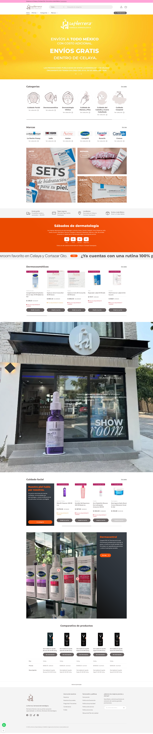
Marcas (53, 13)
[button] (125, 7)
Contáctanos (67, 707)
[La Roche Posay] (33, 133)
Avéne (68, 138)
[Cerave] (119, 133)
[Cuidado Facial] (33, 98)
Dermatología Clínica (68, 109)
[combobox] (81, 7)
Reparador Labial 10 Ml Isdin (96, 293)
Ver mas (124, 127)
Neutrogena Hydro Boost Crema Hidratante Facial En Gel (119, 505)
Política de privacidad (89, 703)
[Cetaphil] (85, 133)
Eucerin (102, 138)
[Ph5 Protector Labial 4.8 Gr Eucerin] (118, 280)
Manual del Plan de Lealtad (90, 713)
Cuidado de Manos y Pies (85, 109)
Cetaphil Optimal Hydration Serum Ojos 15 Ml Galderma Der (34, 295)
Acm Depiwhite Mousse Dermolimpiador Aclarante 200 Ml (100, 505)
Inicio (28, 13)
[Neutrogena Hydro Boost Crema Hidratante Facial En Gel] (119, 491)
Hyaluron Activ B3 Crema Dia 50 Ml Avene (76, 294)
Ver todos (124, 266)
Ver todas (124, 86)
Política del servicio (88, 707)
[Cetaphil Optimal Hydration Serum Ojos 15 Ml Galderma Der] (35, 280)
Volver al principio (77, 684)
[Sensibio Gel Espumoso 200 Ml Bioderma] (83, 491)
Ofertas (34, 13)
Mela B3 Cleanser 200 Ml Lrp (64, 504)
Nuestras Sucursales (69, 700)
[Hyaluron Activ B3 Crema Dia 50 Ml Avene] (76, 280)
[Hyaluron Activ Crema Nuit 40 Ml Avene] (56, 280)
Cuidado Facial (33, 107)
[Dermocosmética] (51, 98)
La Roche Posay (33, 138)
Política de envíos (88, 710)
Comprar (84, 155)
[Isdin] (51, 133)
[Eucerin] (102, 133)
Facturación (86, 697)
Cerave (119, 138)
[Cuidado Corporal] (119, 98)
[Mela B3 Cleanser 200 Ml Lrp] (64, 491)
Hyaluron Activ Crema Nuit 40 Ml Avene (55, 294)
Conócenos (63, 1)
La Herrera (32, 727)
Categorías (43, 13)
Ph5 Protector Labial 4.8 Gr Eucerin (117, 294)
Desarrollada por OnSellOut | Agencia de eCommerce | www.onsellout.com (52, 727)
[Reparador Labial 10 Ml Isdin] (97, 280)
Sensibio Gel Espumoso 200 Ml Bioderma (82, 504)
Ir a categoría (40, 522)
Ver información (50, 654)
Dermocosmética (50, 107)
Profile (65, 710)
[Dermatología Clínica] (68, 98)
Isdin (51, 138)
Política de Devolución (89, 700)
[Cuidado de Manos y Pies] (85, 98)
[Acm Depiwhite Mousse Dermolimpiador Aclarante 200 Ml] (101, 491)
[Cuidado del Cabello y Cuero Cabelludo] (102, 98)
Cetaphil (85, 138)
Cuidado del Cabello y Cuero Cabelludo (102, 110)
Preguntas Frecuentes (70, 703)
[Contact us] (4, 725)
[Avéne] (68, 133)
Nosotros (66, 697)
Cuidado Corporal (119, 109)
